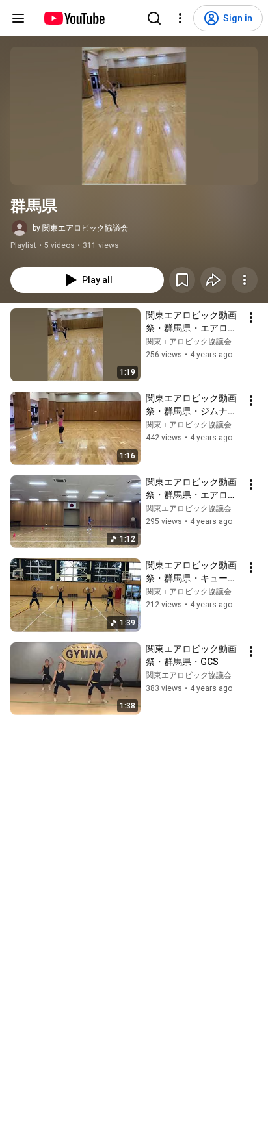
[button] (134, 116)
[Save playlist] (182, 280)
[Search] (154, 18)
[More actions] (245, 280)
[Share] (213, 280)
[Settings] (180, 18)
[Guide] (18, 18)
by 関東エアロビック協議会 (80, 227)
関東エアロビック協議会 (189, 341)
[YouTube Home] (74, 18)
